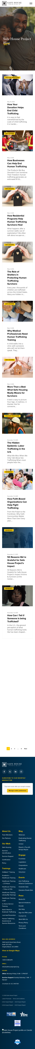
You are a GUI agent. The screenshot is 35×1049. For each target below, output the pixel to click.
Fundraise (22, 859)
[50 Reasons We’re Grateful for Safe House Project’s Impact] (17, 556)
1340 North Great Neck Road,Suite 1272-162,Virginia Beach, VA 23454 (11, 944)
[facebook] (4, 771)
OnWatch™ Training (8, 872)
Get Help (22, 909)
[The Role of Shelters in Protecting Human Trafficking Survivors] (17, 271)
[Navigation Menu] (31, 3)
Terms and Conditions (19, 998)
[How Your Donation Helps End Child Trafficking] (17, 102)
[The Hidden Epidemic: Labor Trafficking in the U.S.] (17, 441)
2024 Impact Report (7, 1005)
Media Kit (22, 899)
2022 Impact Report (7, 1002)
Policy (4, 863)
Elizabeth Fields (10, 583)
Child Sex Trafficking (12, 77)
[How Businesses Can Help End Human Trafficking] (17, 158)
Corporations (23, 865)
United (21, 844)
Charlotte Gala (23, 887)
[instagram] (21, 771)
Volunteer (22, 872)
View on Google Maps (11, 950)
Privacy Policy (23, 922)
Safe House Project (11, 128)
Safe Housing (9, 133)
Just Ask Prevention (9, 915)
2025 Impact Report (20, 1005)
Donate (21, 906)
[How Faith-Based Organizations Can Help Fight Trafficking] (17, 498)
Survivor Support (7, 856)
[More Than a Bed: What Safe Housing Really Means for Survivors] (17, 385)
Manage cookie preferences (17, 791)
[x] (10, 771)
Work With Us (23, 919)
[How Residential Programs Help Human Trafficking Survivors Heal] (17, 214)
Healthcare (22, 869)
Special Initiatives (25, 902)
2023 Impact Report (20, 1002)
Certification (6, 860)
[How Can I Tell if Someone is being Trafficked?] (17, 611)
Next (25, 748)
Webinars (22, 835)
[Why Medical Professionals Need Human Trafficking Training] (17, 329)
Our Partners (6, 838)
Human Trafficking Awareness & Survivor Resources (8, 920)
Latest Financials (6, 998)
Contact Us (22, 916)
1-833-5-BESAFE (7, 960)
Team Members (7, 835)
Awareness (8, 472)
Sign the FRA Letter (25, 912)
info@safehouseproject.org (10, 967)
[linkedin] (15, 771)
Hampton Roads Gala (26, 890)
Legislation (22, 862)
